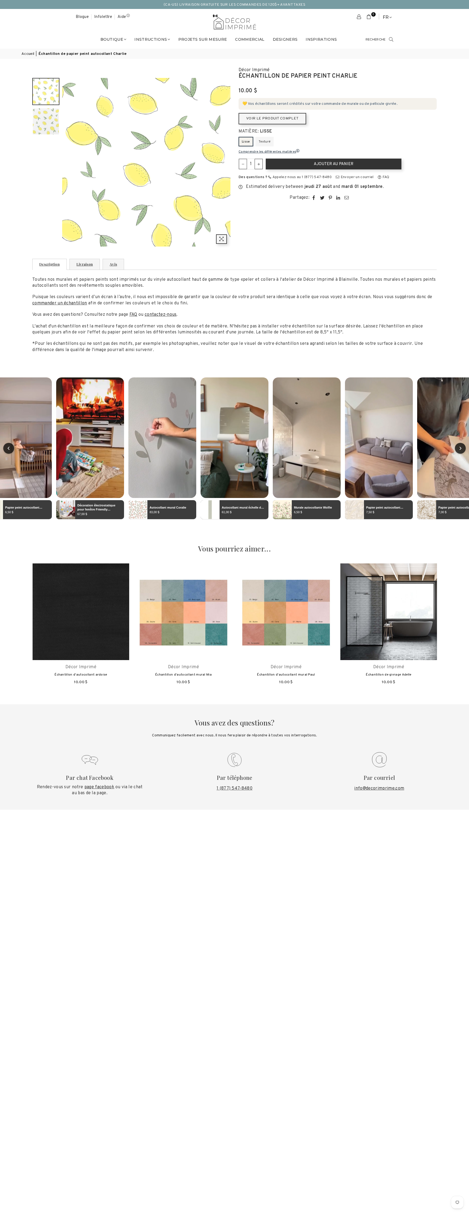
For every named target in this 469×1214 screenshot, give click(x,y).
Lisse (246, 142)
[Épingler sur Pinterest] (330, 198)
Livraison (85, 264)
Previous (67, 162)
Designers (285, 39)
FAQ (385, 177)
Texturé (264, 142)
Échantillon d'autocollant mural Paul (286, 675)
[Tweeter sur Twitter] (322, 198)
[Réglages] (359, 17)
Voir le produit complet (272, 118)
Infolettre (103, 17)
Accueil (27, 54)
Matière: (255, 131)
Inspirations (321, 39)
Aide (122, 17)
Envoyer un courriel (356, 177)
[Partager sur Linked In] (338, 198)
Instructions (150, 39)
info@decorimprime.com (379, 788)
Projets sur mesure (202, 39)
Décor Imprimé (254, 70)
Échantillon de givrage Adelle (388, 675)
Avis (113, 264)
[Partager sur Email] (346, 198)
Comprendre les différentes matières (267, 152)
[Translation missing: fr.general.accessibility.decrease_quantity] (243, 164)
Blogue (82, 17)
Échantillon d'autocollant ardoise (81, 675)
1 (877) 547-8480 (234, 788)
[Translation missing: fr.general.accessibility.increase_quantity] (259, 164)
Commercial (249, 39)
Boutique (111, 39)
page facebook (99, 787)
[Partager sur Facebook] (314, 198)
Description (49, 264)
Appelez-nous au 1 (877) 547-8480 (302, 177)
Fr (386, 17)
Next (225, 162)
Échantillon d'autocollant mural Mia (183, 675)
